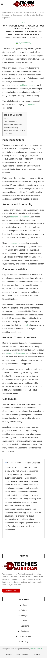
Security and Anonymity (13, 124)
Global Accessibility (11, 127)
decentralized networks (15, 353)
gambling (32, 105)
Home (4, 12)
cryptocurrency (14, 243)
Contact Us (37, 654)
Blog (9, 12)
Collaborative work (23, 654)
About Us (9, 654)
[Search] (44, 4)
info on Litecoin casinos (26, 85)
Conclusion (8, 133)
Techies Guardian (19, 38)
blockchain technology (19, 217)
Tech (15, 12)
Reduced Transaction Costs (14, 130)
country (26, 325)
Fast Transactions (10, 122)
